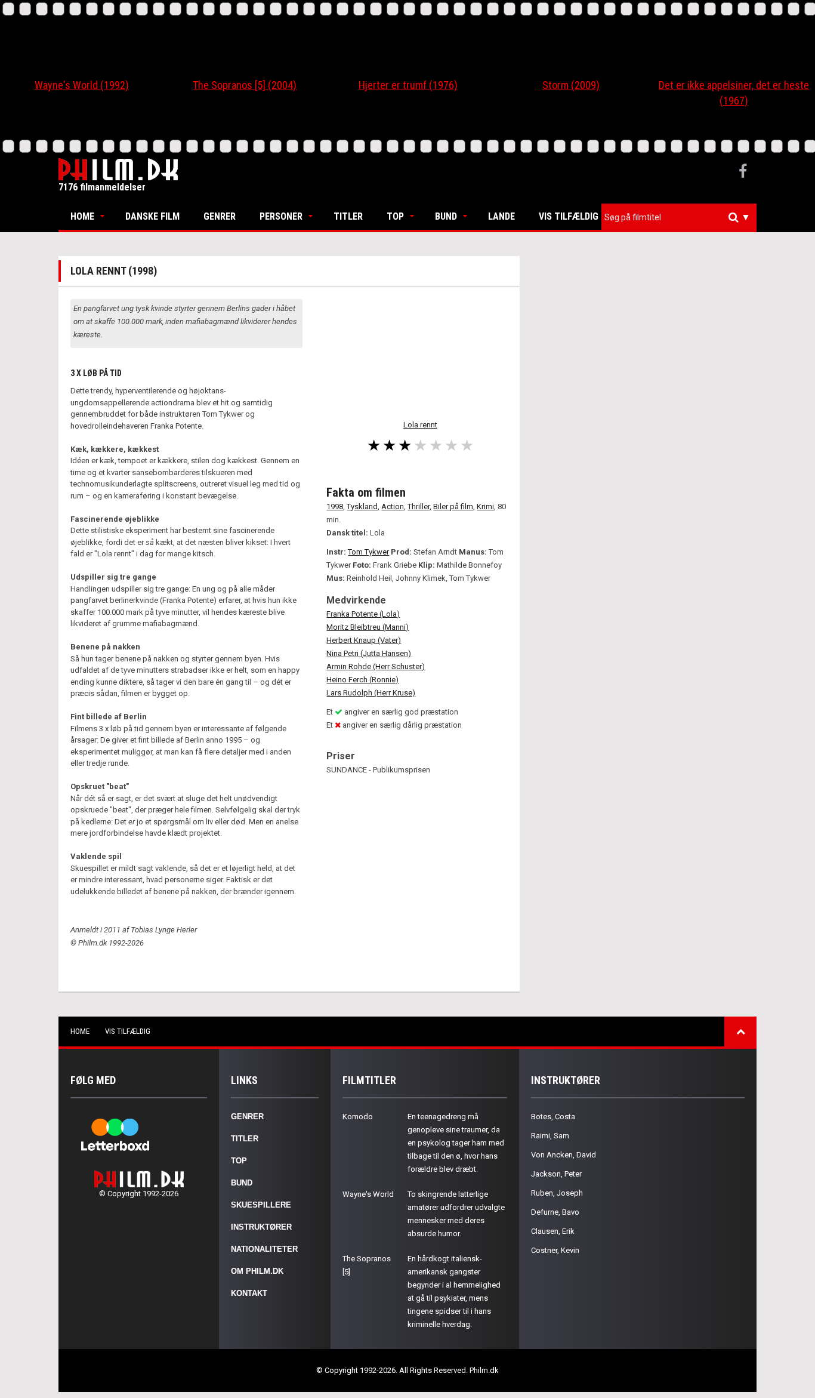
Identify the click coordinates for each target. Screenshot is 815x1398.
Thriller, (419, 506)
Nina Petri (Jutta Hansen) (368, 653)
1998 (334, 506)
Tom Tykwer (368, 551)
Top (395, 216)
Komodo (357, 1116)
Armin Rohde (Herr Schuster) (375, 666)
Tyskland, (363, 506)
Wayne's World (368, 1194)
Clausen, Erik (553, 1231)
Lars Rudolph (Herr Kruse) (370, 692)
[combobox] (679, 218)
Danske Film (152, 216)
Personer (281, 216)
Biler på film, (454, 506)
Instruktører (261, 1227)
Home (82, 216)
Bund (446, 216)
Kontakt (249, 1293)
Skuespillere (261, 1204)
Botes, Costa (553, 1116)
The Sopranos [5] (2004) (245, 85)
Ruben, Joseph (557, 1192)
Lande (501, 216)
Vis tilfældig (568, 216)
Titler (348, 216)
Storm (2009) (571, 85)
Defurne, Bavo (555, 1212)
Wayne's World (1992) (82, 85)
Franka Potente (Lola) (363, 613)
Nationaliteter (264, 1249)
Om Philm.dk (257, 1271)
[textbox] (682, 217)
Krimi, (486, 506)
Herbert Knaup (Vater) (363, 640)
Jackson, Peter (556, 1173)
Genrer (219, 216)
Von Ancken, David (563, 1154)
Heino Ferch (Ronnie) (362, 679)
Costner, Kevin (555, 1250)
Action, (393, 506)
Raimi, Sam (550, 1135)
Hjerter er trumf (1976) (408, 85)
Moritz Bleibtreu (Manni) (367, 627)
